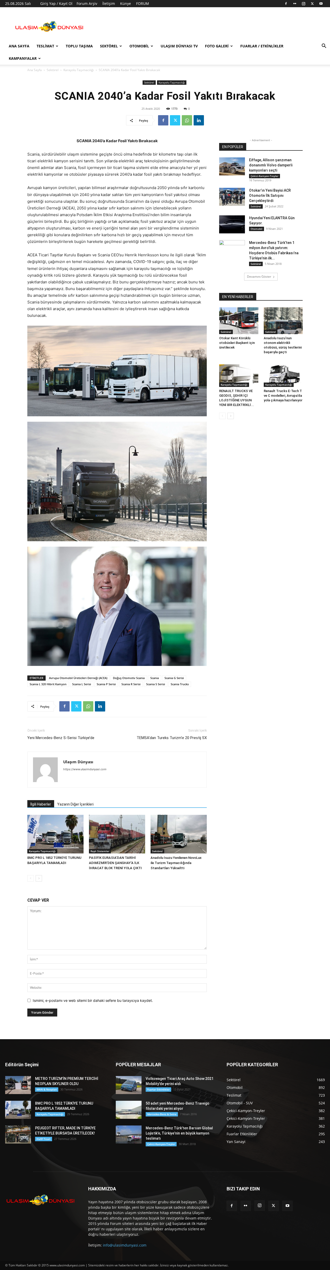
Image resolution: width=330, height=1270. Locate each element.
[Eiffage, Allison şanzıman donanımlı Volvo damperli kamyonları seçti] (232, 166)
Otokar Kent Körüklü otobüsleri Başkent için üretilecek (237, 342)
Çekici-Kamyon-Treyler (264, 176)
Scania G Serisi (174, 678)
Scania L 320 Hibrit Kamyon (48, 684)
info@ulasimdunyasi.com (124, 1245)
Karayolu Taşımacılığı (78, 70)
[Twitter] (312, 3)
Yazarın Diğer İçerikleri (75, 804)
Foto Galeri (217, 46)
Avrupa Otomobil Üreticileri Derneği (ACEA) (78, 678)
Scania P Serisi (106, 684)
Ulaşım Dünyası (78, 761)
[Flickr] (295, 3)
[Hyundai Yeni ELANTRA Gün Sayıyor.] (232, 224)
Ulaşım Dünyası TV (179, 46)
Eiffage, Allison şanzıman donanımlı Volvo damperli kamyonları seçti (270, 165)
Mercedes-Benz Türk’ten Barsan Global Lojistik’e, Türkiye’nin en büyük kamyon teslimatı (179, 1133)
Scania (154, 678)
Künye (125, 3)
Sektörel (109, 46)
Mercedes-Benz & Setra (161, 1114)
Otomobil (139, 46)
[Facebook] (286, 3)
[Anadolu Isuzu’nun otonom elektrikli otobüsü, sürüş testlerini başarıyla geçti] (283, 320)
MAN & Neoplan (47, 1089)
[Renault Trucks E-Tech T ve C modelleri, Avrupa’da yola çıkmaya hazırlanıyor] (283, 373)
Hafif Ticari (44, 1139)
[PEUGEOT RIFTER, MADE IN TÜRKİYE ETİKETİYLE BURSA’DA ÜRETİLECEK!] (18, 1134)
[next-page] (39, 878)
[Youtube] (321, 3)
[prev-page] (30, 878)
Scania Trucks (180, 684)
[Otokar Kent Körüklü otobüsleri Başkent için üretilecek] (238, 320)
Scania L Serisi (81, 684)
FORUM (142, 3)
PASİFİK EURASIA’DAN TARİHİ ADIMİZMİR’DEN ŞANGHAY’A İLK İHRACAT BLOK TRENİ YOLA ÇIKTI (115, 863)
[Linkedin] (199, 120)
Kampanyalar (23, 58)
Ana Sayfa (19, 46)
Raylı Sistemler (99, 851)
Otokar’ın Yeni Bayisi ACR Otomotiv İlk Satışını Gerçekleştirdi (270, 195)
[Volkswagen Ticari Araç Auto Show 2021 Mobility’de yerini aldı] (129, 1085)
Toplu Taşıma (79, 46)
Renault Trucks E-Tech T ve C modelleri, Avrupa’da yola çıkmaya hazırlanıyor (283, 395)
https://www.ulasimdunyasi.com (84, 769)
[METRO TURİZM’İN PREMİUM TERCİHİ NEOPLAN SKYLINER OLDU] (18, 1085)
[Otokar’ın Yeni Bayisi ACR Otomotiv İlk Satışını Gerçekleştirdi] (232, 197)
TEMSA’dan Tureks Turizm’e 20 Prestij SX (172, 737)
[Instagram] (303, 3)
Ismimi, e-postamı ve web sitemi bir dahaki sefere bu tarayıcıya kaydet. (93, 1000)
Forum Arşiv (87, 3)
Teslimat (45, 46)
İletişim (108, 3)
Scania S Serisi (155, 684)
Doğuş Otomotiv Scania (129, 678)
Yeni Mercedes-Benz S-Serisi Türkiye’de (60, 737)
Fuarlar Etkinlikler (158, 1089)
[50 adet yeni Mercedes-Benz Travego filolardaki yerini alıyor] (129, 1110)
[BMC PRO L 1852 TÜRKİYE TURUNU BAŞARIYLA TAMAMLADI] (55, 834)
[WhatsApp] (187, 120)
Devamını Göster (259, 276)
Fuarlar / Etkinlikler (261, 46)
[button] (324, 46)
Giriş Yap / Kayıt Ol (56, 3)
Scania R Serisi (131, 684)
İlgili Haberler (40, 804)
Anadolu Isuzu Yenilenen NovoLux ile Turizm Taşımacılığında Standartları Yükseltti (176, 863)
